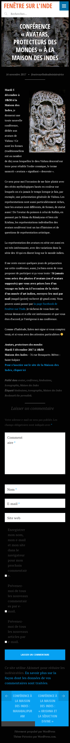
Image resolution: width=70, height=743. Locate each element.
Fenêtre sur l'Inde (28, 5)
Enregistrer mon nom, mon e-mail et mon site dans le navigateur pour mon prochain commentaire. (17, 552)
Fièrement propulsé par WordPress (35, 731)
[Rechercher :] (25, 13)
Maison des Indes (29, 385)
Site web (13, 518)
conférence (32, 380)
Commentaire (15, 440)
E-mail (13, 503)
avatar (21, 380)
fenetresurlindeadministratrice (47, 74)
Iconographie (12, 385)
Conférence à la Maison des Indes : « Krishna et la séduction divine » (47, 708)
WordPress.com (47, 736)
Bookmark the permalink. (18, 395)
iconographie (35, 390)
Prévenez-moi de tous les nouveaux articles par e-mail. (18, 631)
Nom (12, 489)
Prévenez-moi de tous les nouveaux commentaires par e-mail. (18, 598)
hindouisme (45, 380)
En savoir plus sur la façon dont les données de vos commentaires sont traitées (30, 677)
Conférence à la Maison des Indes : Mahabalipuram (22, 705)
